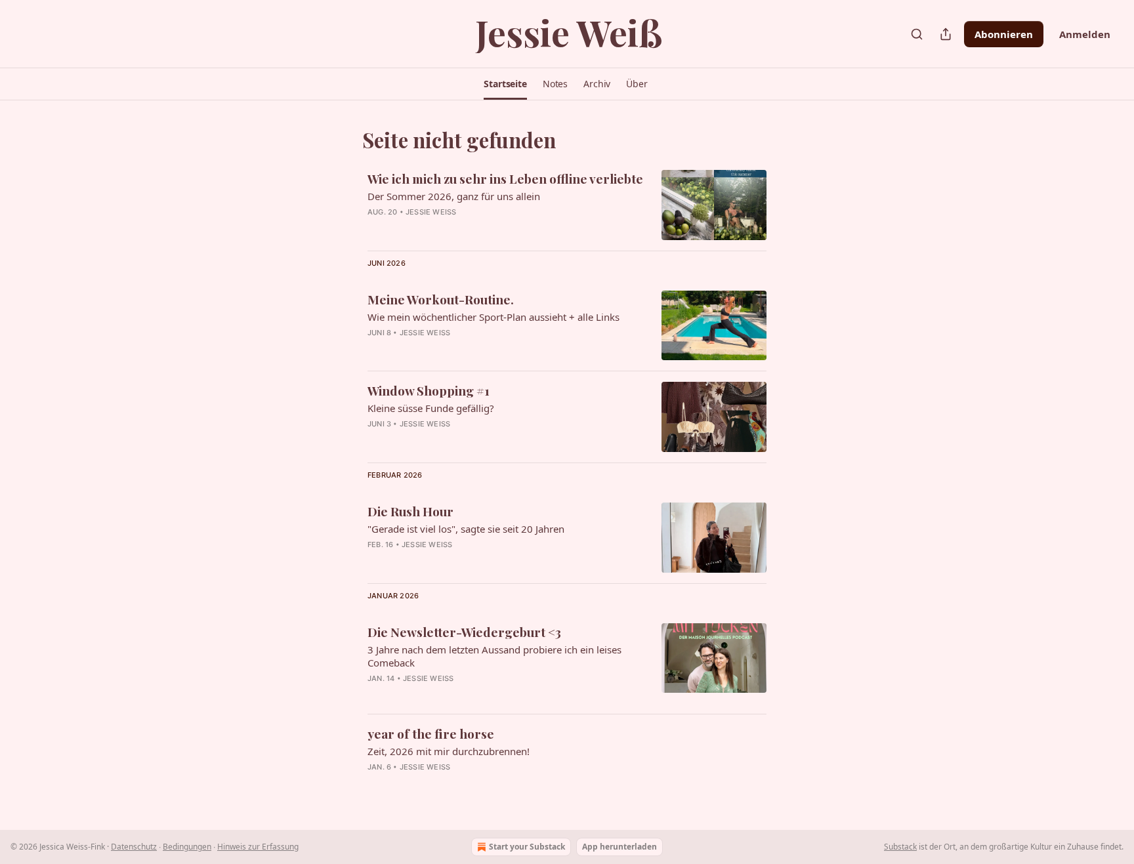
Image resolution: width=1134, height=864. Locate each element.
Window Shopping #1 (429, 390)
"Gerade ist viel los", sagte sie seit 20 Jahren (466, 528)
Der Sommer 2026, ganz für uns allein (454, 196)
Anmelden (1084, 34)
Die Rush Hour (410, 511)
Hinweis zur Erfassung (258, 846)
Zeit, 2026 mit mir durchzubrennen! (449, 751)
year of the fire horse (431, 733)
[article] (567, 205)
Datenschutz (134, 846)
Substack (900, 846)
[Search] (917, 34)
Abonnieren (1004, 34)
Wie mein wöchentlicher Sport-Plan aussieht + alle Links (494, 316)
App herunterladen (619, 846)
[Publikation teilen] (946, 34)
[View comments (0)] (471, 350)
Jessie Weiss (431, 211)
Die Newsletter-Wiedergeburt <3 (464, 631)
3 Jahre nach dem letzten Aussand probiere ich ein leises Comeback (494, 656)
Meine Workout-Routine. (441, 299)
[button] (505, 84)
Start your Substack (527, 846)
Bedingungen (187, 846)
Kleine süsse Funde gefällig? (431, 408)
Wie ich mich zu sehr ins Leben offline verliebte (505, 178)
